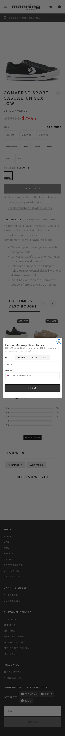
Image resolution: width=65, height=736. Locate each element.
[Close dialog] (59, 341)
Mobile (8, 371)
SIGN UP (32, 388)
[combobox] (10, 375)
